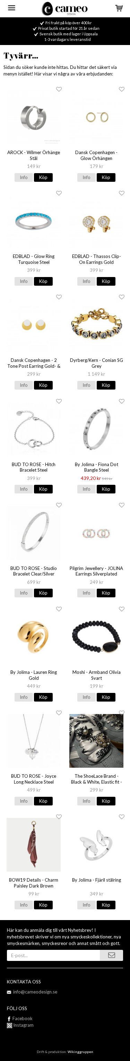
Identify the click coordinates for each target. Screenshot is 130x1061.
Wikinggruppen (80, 1052)
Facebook (22, 1018)
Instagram (23, 1025)
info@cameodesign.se (35, 992)
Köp (43, 177)
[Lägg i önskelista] (59, 89)
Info (24, 177)
